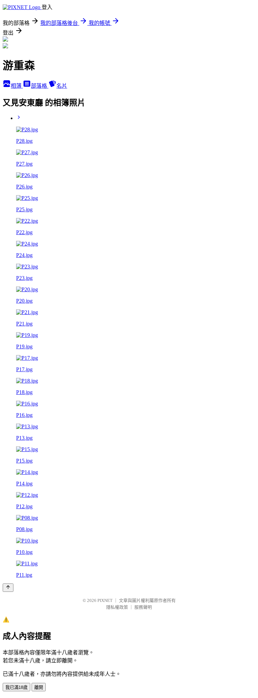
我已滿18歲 (16, 687)
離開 (38, 687)
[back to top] (8, 587)
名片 (61, 86)
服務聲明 (143, 607)
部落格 (39, 86)
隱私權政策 (117, 607)
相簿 (17, 86)
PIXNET (105, 600)
